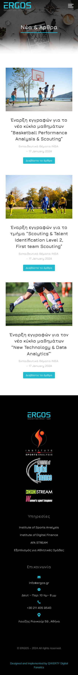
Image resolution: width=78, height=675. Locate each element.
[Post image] (39, 89)
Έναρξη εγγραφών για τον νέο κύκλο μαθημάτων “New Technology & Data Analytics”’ (39, 344)
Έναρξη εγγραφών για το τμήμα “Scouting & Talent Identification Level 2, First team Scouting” (39, 237)
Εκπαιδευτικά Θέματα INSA (38, 146)
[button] (70, 5)
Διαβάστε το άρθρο (39, 160)
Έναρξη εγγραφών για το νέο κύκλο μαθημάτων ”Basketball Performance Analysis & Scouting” (39, 129)
